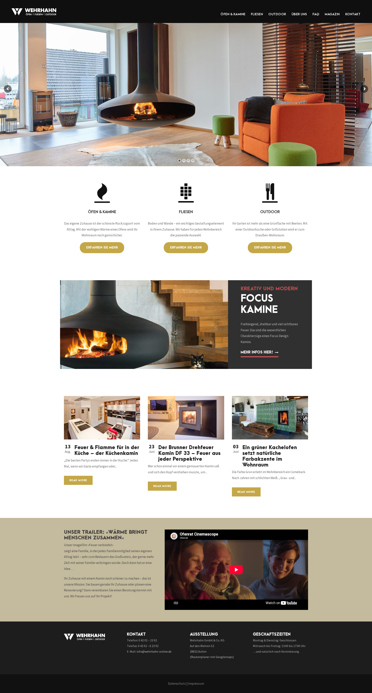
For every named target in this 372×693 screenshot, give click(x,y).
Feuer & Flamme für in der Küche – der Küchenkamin (106, 450)
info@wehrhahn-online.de (154, 651)
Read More (78, 480)
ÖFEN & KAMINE (232, 14)
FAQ (316, 14)
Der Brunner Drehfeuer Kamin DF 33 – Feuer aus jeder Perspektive (189, 453)
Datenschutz (177, 683)
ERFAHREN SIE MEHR (194, 85)
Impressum (196, 683)
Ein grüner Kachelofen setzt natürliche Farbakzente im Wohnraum (269, 456)
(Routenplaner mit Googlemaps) (212, 657)
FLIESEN (257, 14)
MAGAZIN (332, 14)
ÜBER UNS (299, 14)
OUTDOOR (277, 14)
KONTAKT (353, 14)
